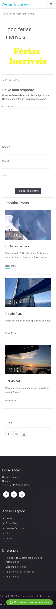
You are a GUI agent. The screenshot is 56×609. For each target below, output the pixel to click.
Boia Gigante (12, 576)
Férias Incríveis (15, 4)
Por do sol (12, 381)
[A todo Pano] (28, 292)
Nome (6, 147)
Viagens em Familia (16, 566)
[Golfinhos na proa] (28, 224)
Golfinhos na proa (17, 246)
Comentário (8, 106)
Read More (10, 266)
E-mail (6, 161)
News (9, 538)
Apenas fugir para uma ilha (20, 571)
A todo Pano (14, 313)
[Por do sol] (28, 359)
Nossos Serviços (15, 528)
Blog (8, 533)
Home (9, 518)
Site (4, 175)
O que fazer (12, 523)
